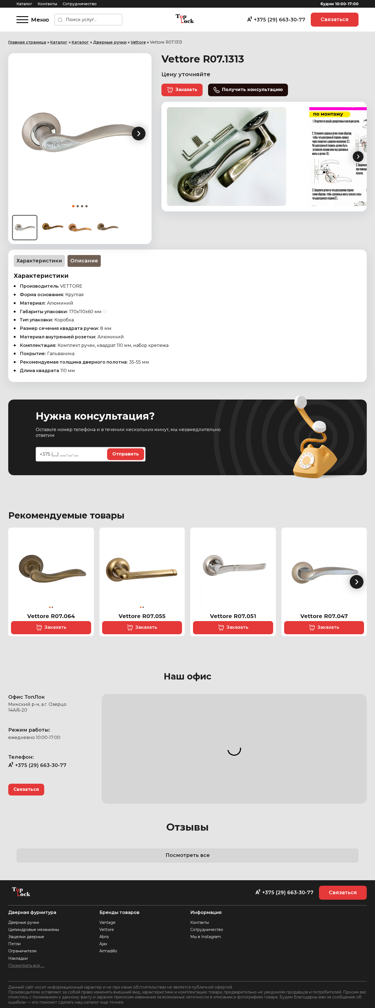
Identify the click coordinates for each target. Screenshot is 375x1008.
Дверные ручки (110, 42)
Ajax (103, 943)
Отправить (125, 454)
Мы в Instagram (205, 936)
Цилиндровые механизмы (33, 929)
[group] (80, 133)
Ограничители (22, 950)
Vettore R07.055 (142, 616)
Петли (14, 943)
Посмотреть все (188, 855)
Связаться (335, 19)
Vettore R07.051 (233, 616)
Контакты (47, 3)
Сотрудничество (80, 3)
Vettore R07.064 (51, 616)
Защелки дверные (26, 936)
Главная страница (27, 42)
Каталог (24, 3)
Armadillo (108, 950)
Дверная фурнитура (32, 912)
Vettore (138, 42)
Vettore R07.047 (324, 616)
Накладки (18, 958)
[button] (138, 133)
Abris (104, 936)
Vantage (107, 922)
